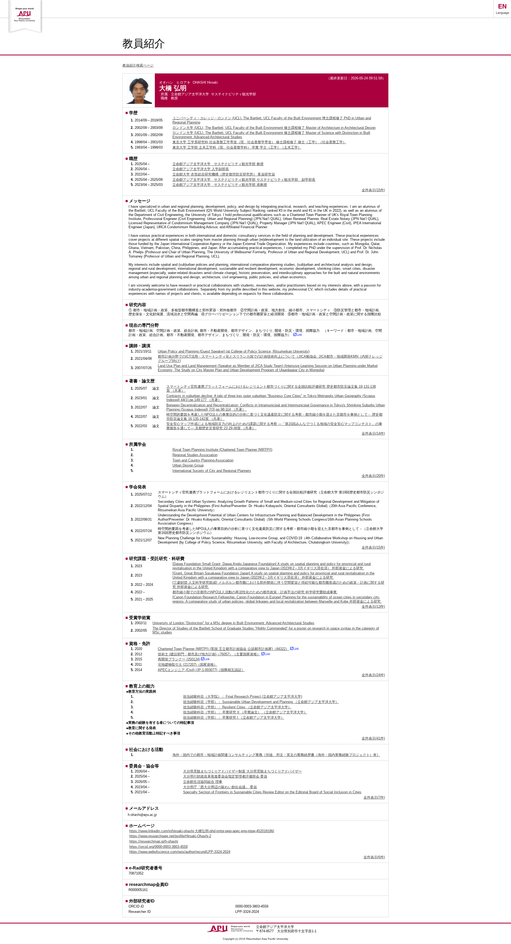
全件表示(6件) (374, 857)
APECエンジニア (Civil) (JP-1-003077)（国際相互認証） (201, 670)
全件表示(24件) (373, 675)
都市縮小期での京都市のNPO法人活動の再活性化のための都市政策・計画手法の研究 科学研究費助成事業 (255, 592)
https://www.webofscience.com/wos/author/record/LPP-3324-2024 (179, 852)
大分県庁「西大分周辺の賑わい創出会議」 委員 (220, 787)
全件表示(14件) (373, 433)
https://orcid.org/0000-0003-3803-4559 (158, 847)
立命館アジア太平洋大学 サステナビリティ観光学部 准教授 (219, 185)
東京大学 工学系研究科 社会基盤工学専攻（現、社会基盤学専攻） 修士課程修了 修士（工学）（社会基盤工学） (259, 142)
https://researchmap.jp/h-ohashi (153, 841)
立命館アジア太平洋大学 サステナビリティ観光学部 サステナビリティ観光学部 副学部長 (243, 180)
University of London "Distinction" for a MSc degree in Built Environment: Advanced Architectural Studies (233, 623)
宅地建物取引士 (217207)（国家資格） (187, 665)
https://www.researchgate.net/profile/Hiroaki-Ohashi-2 (170, 836)
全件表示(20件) (373, 476)
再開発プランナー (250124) (179, 659)
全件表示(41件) (373, 738)
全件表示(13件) (373, 606)
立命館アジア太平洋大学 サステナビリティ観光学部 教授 (217, 164)
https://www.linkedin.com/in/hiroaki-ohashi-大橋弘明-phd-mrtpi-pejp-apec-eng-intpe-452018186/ (201, 831)
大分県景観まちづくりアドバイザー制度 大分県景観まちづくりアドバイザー (242, 771)
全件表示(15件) (373, 190)
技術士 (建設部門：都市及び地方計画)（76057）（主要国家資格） (209, 654)
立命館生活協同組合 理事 (202, 782)
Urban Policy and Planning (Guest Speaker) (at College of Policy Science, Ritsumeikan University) (234, 351)
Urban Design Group (188, 465)
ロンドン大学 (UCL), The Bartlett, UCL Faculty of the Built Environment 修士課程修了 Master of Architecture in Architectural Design (274, 128)
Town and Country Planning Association (202, 460)
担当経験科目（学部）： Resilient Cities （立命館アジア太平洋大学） (237, 707)
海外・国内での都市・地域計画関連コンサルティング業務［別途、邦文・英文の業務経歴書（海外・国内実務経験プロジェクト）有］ (276, 755)
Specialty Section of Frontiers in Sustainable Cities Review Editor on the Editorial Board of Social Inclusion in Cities (272, 792)
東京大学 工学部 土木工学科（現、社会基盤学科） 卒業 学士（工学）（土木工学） (236, 147)
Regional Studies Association (194, 455)
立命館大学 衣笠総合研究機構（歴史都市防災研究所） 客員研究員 (223, 174)
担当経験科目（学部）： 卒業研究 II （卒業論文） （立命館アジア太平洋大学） (245, 712)
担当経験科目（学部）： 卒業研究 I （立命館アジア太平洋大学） (233, 718)
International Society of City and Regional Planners (211, 471)
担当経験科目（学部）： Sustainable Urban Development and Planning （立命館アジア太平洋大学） (261, 702)
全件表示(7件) (374, 797)
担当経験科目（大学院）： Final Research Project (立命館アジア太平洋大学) (242, 696)
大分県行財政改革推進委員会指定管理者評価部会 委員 (225, 776)
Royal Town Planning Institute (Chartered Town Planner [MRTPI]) (222, 450)
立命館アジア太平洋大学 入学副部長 (200, 169)
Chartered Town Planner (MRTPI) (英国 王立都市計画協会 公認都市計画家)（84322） (223, 649)
